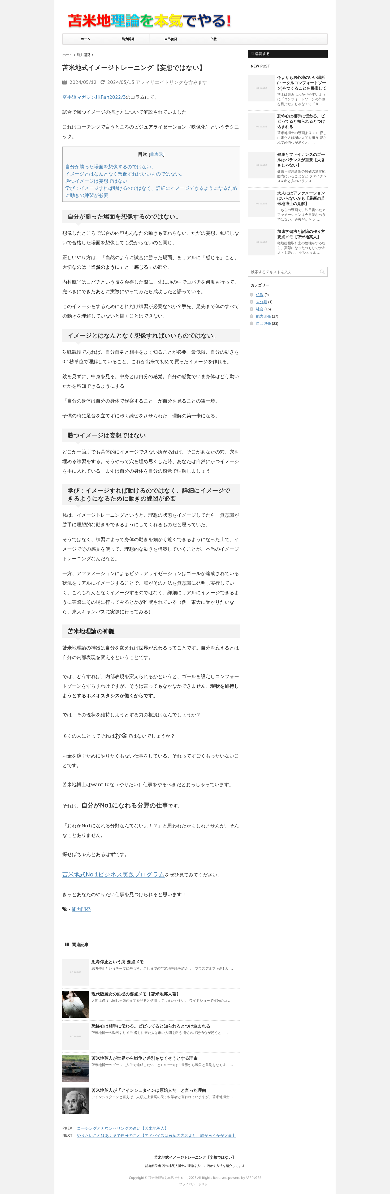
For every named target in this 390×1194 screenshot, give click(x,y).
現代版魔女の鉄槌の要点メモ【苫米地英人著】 (136, 993)
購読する (262, 53)
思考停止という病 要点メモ (118, 961)
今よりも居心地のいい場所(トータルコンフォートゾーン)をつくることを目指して (301, 83)
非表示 (156, 154)
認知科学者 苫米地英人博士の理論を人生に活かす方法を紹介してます (195, 1166)
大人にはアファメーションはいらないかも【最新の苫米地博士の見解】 (301, 198)
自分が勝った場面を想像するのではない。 (110, 166)
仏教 (213, 39)
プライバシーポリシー (195, 1184)
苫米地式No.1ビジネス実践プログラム (113, 874)
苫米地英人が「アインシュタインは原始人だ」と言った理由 (149, 1090)
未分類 (261, 301)
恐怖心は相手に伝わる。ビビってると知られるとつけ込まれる (151, 1026)
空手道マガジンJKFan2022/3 (94, 97)
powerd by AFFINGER (244, 1178)
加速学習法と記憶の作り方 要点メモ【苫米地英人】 (301, 234)
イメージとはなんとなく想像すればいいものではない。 (125, 173)
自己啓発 (170, 39)
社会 (259, 309)
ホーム (85, 39)
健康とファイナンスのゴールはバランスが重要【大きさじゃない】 (301, 160)
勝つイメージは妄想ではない (96, 181)
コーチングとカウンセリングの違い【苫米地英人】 (122, 1128)
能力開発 (128, 39)
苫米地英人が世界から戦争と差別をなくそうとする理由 (145, 1058)
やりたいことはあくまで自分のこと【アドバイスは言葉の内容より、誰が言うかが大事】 (156, 1135)
